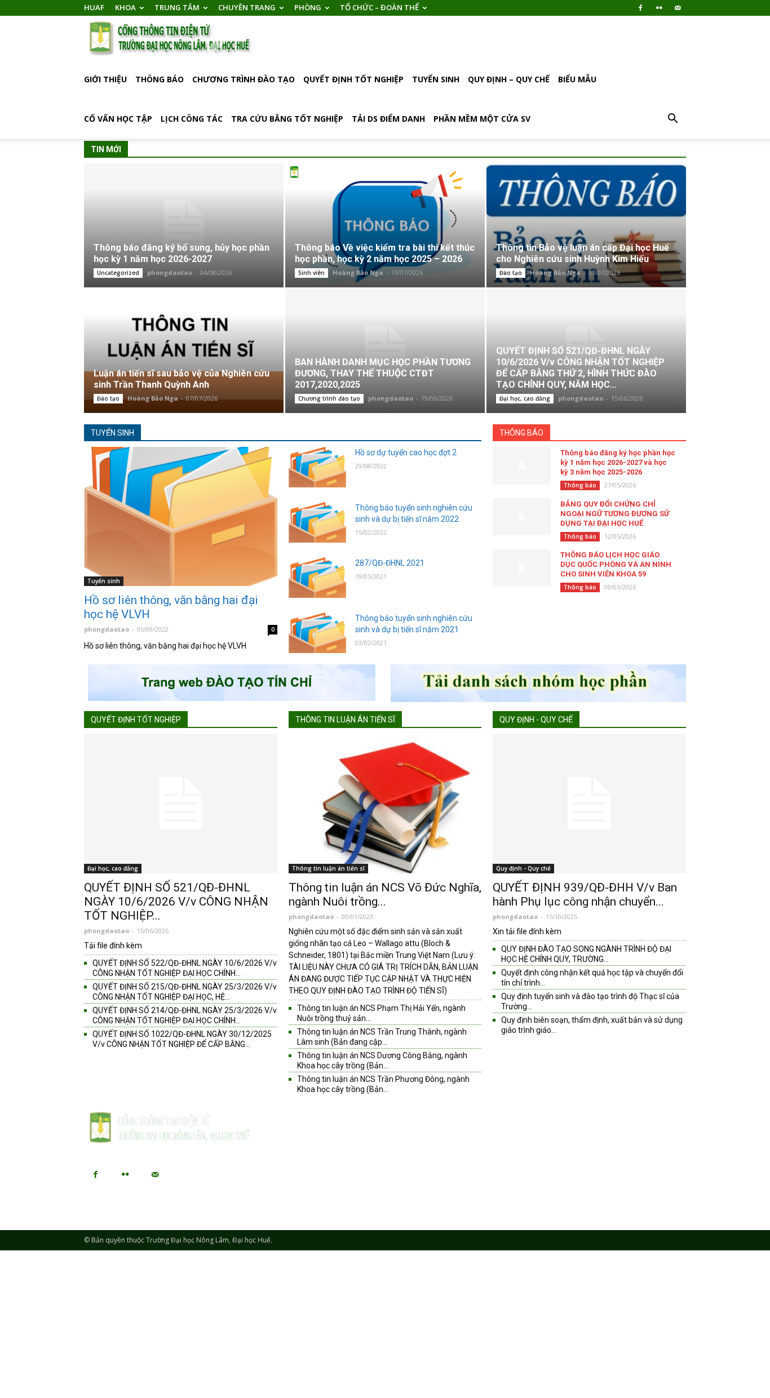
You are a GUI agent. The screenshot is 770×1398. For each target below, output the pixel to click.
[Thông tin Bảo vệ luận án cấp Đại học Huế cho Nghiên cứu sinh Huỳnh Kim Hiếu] (586, 225)
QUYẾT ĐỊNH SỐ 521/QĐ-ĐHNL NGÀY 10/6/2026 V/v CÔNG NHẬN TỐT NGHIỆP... (176, 901)
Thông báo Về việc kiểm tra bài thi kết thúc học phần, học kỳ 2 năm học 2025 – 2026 (385, 253)
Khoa (125, 7)
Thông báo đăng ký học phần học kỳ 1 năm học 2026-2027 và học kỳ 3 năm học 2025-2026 (617, 462)
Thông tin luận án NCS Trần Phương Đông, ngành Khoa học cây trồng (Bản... (383, 1084)
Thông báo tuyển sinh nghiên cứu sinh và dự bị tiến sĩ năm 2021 (413, 624)
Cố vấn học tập (118, 118)
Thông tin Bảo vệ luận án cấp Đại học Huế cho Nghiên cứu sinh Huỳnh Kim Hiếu (582, 253)
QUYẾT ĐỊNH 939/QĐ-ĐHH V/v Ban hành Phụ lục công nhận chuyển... (585, 894)
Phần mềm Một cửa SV (481, 118)
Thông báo (159, 79)
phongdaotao (169, 272)
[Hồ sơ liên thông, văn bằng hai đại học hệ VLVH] (180, 516)
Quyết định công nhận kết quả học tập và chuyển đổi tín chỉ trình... (592, 977)
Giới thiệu (105, 79)
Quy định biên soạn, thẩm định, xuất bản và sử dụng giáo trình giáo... (592, 1025)
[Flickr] (658, 8)
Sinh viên (311, 273)
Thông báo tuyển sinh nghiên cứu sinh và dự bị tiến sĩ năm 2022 (413, 513)
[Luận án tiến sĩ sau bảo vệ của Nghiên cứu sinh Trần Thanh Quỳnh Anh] (184, 350)
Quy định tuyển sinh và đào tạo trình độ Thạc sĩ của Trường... (590, 1001)
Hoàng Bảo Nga (358, 272)
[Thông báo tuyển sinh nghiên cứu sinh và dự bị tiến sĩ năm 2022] (318, 522)
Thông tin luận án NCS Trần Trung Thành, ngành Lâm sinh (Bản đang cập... (382, 1036)
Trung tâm (177, 7)
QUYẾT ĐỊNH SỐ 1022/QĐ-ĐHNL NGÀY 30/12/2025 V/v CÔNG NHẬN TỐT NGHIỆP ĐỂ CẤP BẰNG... (182, 1039)
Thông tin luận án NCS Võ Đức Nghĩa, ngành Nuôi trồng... (385, 894)
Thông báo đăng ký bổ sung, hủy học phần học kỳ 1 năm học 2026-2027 (181, 253)
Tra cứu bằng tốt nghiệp (287, 118)
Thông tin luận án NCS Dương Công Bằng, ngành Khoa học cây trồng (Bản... (382, 1060)
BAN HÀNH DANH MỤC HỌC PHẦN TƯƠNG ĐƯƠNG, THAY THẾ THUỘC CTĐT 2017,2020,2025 (383, 373)
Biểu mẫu (577, 79)
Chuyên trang (247, 7)
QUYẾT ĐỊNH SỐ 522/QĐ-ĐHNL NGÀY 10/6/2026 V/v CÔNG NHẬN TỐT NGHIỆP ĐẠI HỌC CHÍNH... (184, 968)
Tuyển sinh (435, 79)
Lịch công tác (192, 118)
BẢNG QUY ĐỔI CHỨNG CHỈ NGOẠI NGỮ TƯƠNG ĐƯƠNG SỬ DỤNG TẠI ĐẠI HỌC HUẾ (614, 513)
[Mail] (677, 8)
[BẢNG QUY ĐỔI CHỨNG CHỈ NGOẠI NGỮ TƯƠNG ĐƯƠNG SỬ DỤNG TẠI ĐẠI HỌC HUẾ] (522, 517)
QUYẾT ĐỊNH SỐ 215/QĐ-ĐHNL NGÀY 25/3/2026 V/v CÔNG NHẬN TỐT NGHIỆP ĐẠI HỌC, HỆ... (184, 991)
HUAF (94, 7)
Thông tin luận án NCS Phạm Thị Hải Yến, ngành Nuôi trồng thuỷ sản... (381, 1013)
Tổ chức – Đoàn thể (379, 7)
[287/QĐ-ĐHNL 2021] (318, 577)
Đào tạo (510, 273)
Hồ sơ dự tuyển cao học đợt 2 (406, 452)
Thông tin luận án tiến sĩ (345, 719)
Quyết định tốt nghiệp (353, 79)
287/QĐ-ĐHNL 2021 (389, 562)
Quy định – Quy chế (509, 79)
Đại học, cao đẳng (524, 398)
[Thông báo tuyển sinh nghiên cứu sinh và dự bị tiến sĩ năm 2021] (318, 633)
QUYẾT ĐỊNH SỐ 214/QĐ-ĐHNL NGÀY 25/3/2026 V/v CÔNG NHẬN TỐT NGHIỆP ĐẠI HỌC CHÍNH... (184, 1015)
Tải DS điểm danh (388, 118)
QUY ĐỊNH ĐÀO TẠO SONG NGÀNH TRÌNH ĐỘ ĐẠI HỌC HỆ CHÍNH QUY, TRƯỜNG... (586, 954)
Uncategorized (118, 273)
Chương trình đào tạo (243, 79)
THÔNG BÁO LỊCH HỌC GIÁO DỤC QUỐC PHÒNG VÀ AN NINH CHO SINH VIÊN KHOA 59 (615, 564)
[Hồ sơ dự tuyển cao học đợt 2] (318, 467)
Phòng (307, 7)
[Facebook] (640, 8)
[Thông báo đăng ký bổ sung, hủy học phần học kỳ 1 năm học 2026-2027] (184, 225)
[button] (672, 119)
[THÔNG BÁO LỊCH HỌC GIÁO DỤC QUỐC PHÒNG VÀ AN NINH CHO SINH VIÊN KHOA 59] (522, 568)
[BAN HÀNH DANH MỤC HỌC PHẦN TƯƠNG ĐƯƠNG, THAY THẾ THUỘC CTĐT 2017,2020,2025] (385, 350)
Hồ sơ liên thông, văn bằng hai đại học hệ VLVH (171, 607)
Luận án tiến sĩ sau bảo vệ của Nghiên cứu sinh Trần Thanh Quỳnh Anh (181, 379)
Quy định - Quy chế (536, 719)
